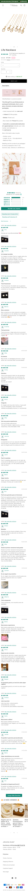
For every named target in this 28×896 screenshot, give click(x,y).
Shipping (8, 59)
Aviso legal (6, 871)
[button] (3, 5)
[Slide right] (17, 46)
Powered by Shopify (20, 890)
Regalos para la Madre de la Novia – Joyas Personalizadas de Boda (6, 823)
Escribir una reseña (14, 208)
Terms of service (7, 858)
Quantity (3, 69)
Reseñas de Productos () (9, 217)
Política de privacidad (9, 865)
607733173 (7, 130)
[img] (14, 193)
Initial (2, 62)
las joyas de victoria (10, 225)
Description (5, 85)
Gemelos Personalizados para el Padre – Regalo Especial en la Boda (18, 823)
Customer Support (8, 868)
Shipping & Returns (8, 861)
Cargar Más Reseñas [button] (14, 795)
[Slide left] (10, 46)
